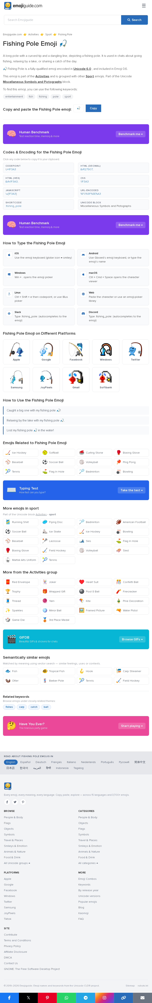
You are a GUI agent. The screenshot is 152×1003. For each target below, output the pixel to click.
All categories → (88, 863)
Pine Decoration (129, 601)
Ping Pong (126, 462)
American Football (131, 522)
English (10, 762)
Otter (11, 680)
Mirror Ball (51, 610)
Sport (48, 34)
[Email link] (142, 998)
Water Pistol (127, 610)
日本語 (10, 768)
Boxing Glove (128, 452)
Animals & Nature (15, 851)
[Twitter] (15, 802)
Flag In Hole (53, 471)
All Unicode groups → (17, 863)
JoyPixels (9, 913)
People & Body (13, 817)
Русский (124, 762)
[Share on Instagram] (104, 998)
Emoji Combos (87, 879)
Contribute (10, 934)
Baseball (14, 462)
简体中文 (139, 762)
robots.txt (143, 985)
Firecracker (126, 591)
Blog (81, 907)
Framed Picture (92, 610)
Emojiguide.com (12, 34)
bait (46, 707)
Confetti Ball (127, 582)
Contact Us (11, 963)
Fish (11, 671)
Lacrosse (51, 541)
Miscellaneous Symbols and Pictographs (106, 206)
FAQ (81, 919)
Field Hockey (54, 550)
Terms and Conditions (17, 940)
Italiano (71, 762)
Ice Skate (51, 531)
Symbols (9, 834)
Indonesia (62, 768)
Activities (33, 34)
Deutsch (41, 762)
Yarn (48, 601)
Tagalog (79, 768)
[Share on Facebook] (9, 998)
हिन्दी (48, 768)
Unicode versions (89, 896)
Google (8, 884)
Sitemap (130, 985)
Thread (13, 601)
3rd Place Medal (55, 620)
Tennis (12, 471)
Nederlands (88, 762)
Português (107, 762)
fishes (9, 707)
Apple (7, 879)
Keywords (84, 884)
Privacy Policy (12, 946)
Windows (9, 896)
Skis (85, 541)
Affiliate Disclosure (15, 952)
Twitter (8, 901)
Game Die (15, 620)
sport (68, 96)
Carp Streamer (128, 671)
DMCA (8, 957)
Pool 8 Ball (89, 591)
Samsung (10, 907)
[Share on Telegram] (85, 998)
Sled (122, 550)
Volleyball (88, 462)
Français (56, 762)
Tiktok (7, 919)
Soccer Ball (52, 462)
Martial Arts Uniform (20, 560)
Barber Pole (53, 680)
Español (25, 762)
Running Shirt (17, 522)
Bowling (124, 471)
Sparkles (14, 610)
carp (21, 707)
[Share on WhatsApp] (66, 998)
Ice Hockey (15, 452)
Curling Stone (91, 452)
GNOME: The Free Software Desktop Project (32, 969)
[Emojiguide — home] (23, 6)
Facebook (10, 890)
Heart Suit (88, 582)
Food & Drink (12, 857)
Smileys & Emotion (15, 846)
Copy (93, 108)
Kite (85, 601)
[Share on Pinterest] (47, 998)
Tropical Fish (53, 671)
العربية (37, 768)
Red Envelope (17, 582)
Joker (49, 582)
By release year (88, 890)
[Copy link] (123, 998)
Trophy (12, 591)
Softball (50, 452)
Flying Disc (52, 522)
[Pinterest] (23, 802)
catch (34, 707)
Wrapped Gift (53, 591)
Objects (9, 828)
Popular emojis (87, 901)
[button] (38, 168)
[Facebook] (7, 802)
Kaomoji (83, 913)
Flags (7, 823)
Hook (86, 671)
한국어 (24, 768)
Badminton (89, 471)
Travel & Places (13, 840)
